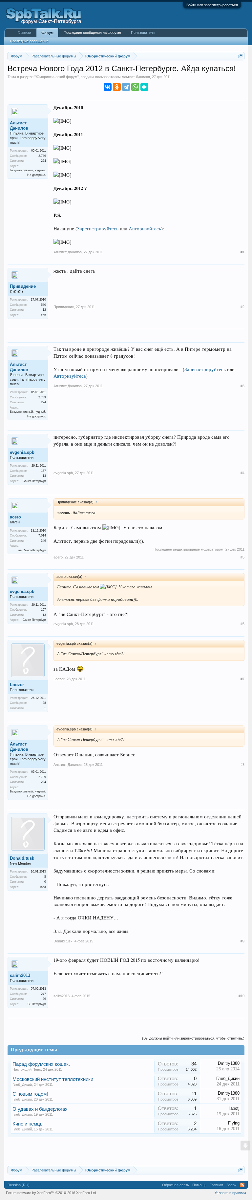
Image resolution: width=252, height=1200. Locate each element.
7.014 (42, 535)
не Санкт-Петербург (32, 550)
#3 (242, 386)
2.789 (42, 156)
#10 (241, 996)
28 (44, 703)
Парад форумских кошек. (41, 1064)
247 (43, 994)
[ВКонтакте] (108, 87)
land (43, 887)
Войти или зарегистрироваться (212, 5)
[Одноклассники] (117, 87)
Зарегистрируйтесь (97, 228)
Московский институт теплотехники (52, 1079)
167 (43, 471)
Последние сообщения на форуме (92, 32)
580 (43, 304)
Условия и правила (230, 1193)
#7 (242, 679)
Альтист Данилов (136, 77)
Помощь (199, 1185)
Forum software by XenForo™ (51, 1193)
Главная (24, 32)
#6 (242, 624)
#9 (242, 941)
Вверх (231, 1185)
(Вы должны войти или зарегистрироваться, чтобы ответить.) (193, 1038)
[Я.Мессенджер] (144, 87)
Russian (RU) (19, 1185)
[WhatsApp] (135, 87)
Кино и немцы (28, 1123)
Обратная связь (175, 1185)
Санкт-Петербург (34, 481)
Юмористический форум (56, 77)
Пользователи (143, 32)
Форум (47, 33)
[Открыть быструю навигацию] (240, 56)
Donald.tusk (22, 858)
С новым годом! (30, 1094)
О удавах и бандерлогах (40, 1109)
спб (43, 315)
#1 (242, 252)
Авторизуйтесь (145, 228)
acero (15, 517)
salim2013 (20, 975)
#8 (242, 765)
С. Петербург (37, 1004)
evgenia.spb (22, 452)
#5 (242, 557)
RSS (242, 1185)
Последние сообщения (29, 41)
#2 (242, 307)
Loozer (17, 684)
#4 (242, 473)
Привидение (23, 286)
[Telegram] (126, 87)
